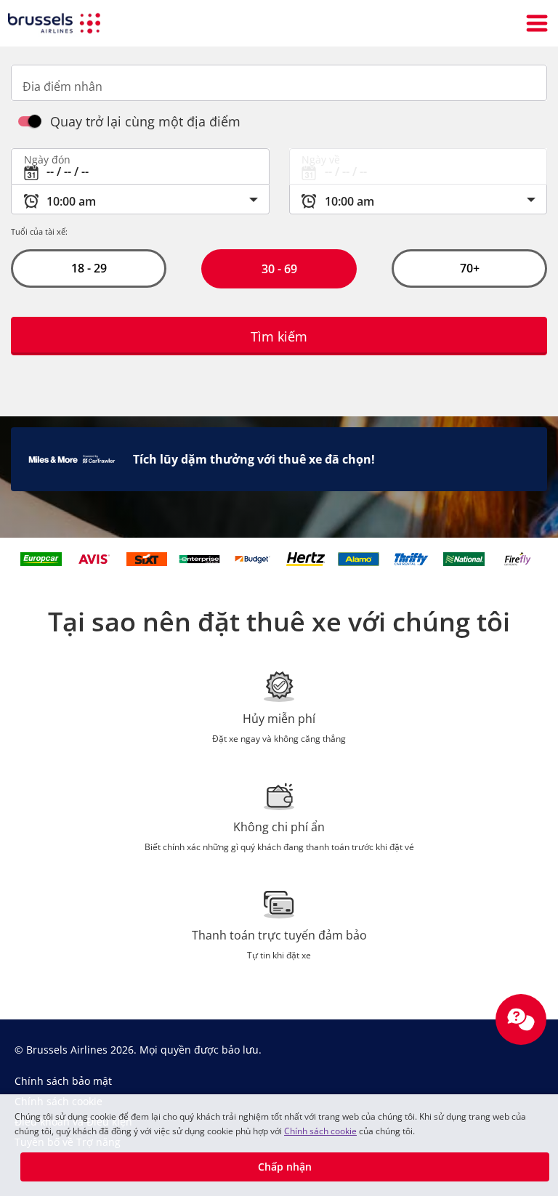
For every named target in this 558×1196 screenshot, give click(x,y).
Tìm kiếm (279, 336)
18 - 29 (88, 268)
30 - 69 (278, 269)
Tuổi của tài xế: (39, 231)
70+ (470, 268)
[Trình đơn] (537, 23)
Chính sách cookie (320, 1131)
